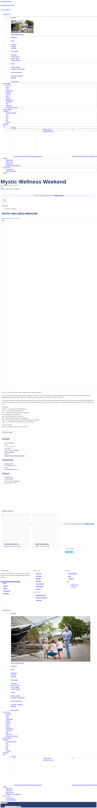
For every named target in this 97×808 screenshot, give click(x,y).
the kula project (8, 477)
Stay (7, 120)
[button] (5, 173)
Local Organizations (11, 171)
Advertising (6, 593)
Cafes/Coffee (9, 90)
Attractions (14, 44)
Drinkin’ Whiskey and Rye (11, 544)
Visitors (5, 158)
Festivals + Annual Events (18, 69)
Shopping (13, 46)
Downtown (6, 111)
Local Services (10, 169)
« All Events (5, 205)
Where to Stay (9, 163)
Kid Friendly (9, 102)
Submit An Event (58, 195)
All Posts (13, 127)
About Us (5, 585)
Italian (7, 87)
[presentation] (15, 514)
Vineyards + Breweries (17, 76)
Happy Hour (9, 105)
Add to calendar (8, 432)
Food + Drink (6, 83)
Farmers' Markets (15, 60)
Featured (16, 450)
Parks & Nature (15, 58)
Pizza (7, 89)
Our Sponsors (6, 591)
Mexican (8, 98)
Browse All (8, 85)
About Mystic (9, 160)
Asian (7, 96)
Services (8, 122)
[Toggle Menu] (1, 11)
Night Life (13, 77)
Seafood (8, 92)
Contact (5, 588)
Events (2, 189)
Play (7, 118)
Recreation (14, 55)
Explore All (14, 37)
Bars (7, 103)
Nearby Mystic (15, 81)
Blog (4, 126)
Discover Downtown (11, 113)
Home (4, 583)
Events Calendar (15, 67)
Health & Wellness (9, 452)
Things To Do (6, 14)
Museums (13, 48)
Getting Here (9, 162)
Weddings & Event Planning (13, 165)
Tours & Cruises (15, 56)
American (8, 94)
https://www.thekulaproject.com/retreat (14, 455)
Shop (7, 116)
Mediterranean (9, 100)
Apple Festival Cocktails (42, 544)
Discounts (5, 124)
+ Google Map (16, 481)
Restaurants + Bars (40, 595)
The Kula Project (8, 464)
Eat (7, 114)
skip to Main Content (6, 1)
